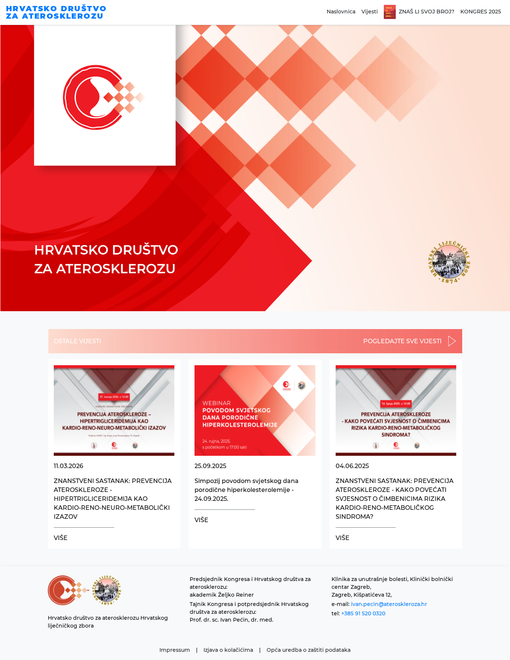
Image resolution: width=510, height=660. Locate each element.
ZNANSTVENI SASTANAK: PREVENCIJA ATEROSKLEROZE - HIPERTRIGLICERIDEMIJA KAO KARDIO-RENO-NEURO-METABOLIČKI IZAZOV (113, 498)
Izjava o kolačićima (228, 650)
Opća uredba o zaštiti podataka (309, 650)
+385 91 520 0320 (363, 613)
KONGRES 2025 (480, 11)
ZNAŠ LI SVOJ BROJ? (426, 11)
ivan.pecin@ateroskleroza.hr (389, 604)
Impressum (174, 650)
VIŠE (61, 537)
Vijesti (369, 11)
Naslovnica (341, 11)
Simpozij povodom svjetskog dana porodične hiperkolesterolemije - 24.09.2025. (247, 489)
